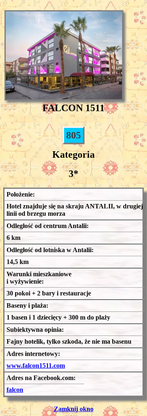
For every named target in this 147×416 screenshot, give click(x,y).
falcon (15, 389)
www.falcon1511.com (36, 365)
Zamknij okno (74, 408)
